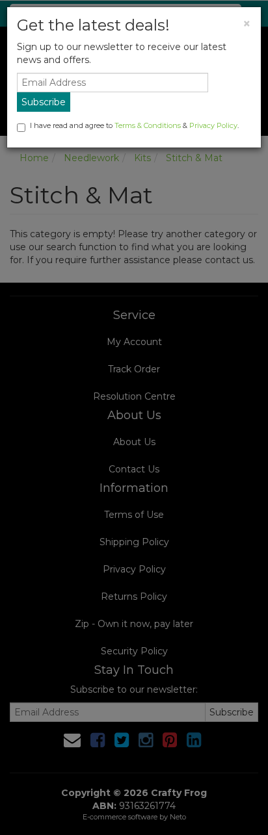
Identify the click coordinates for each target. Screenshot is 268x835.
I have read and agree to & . (134, 125)
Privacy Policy (213, 125)
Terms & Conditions (147, 125)
